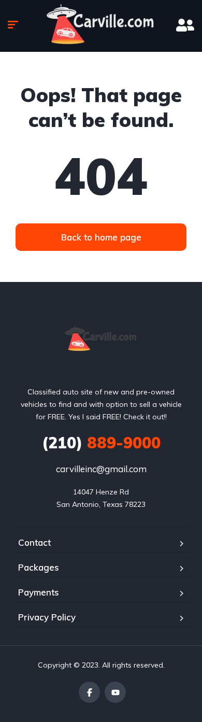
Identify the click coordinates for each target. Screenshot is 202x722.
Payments (38, 592)
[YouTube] (115, 692)
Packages (38, 567)
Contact (34, 542)
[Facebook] (89, 692)
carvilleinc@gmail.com (101, 468)
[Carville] (101, 339)
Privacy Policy (47, 617)
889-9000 (101, 442)
